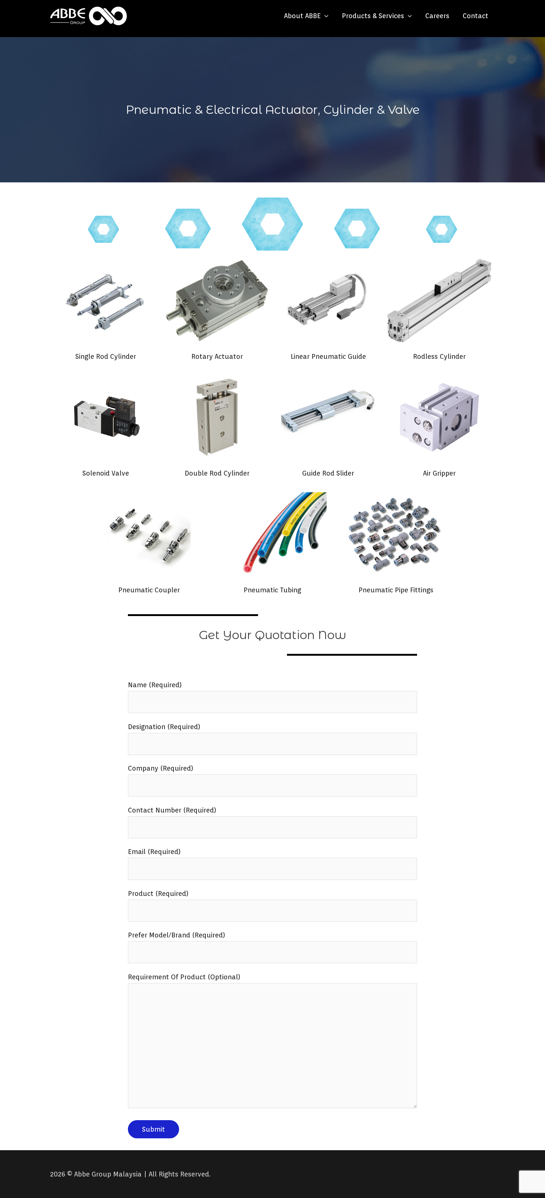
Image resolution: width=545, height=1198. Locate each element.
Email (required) (154, 852)
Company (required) (160, 768)
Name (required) (155, 685)
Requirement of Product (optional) (184, 977)
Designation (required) (164, 727)
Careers (437, 16)
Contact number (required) (172, 810)
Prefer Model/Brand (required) (176, 935)
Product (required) (158, 893)
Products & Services (373, 16)
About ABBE (302, 16)
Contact (475, 16)
